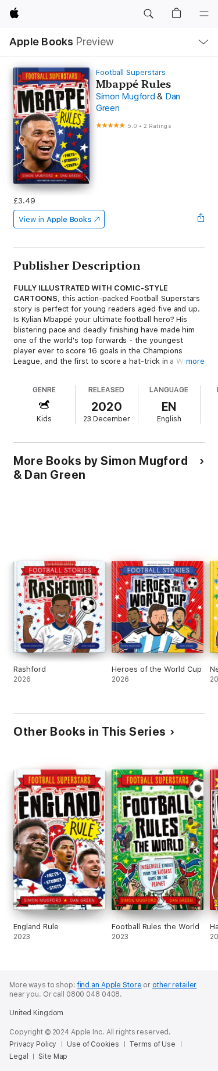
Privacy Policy (32, 1044)
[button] (148, 14)
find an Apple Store (109, 985)
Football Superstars (131, 72)
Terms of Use (152, 1044)
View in (55, 219)
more (195, 361)
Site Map (52, 1056)
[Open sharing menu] (201, 219)
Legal (18, 1056)
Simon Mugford (125, 96)
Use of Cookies (93, 1044)
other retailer (174, 985)
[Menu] (204, 14)
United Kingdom (36, 1013)
